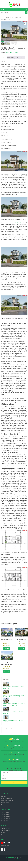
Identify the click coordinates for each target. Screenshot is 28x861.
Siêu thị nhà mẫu (10, 857)
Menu (2, 9)
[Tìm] (26, 12)
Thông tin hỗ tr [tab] (20, 57)
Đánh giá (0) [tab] (10, 57)
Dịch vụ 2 (3, 835)
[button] (25, 23)
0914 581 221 (9, 843)
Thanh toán (4, 805)
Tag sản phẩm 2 (5, 816)
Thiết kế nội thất (5, 828)
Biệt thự (8, 17)
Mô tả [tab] (4, 57)
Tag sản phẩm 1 (5, 814)
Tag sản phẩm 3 (5, 819)
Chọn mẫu (6, 648)
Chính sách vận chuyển (7, 800)
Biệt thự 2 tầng (14, 52)
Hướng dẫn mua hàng (6, 798)
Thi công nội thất (5, 830)
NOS (17, 859)
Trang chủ (3, 17)
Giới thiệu (3, 796)
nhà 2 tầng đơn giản (16, 222)
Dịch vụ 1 (3, 832)
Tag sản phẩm (5, 812)
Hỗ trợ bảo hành (5, 802)
